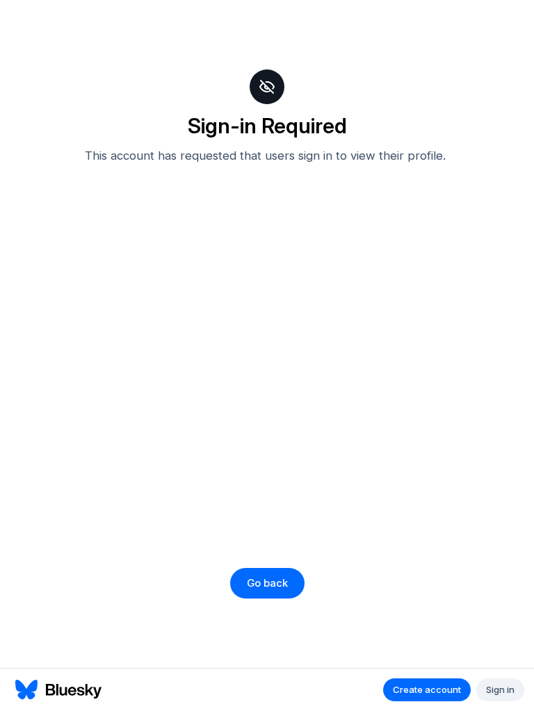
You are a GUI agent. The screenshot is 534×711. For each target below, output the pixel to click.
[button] (267, 583)
